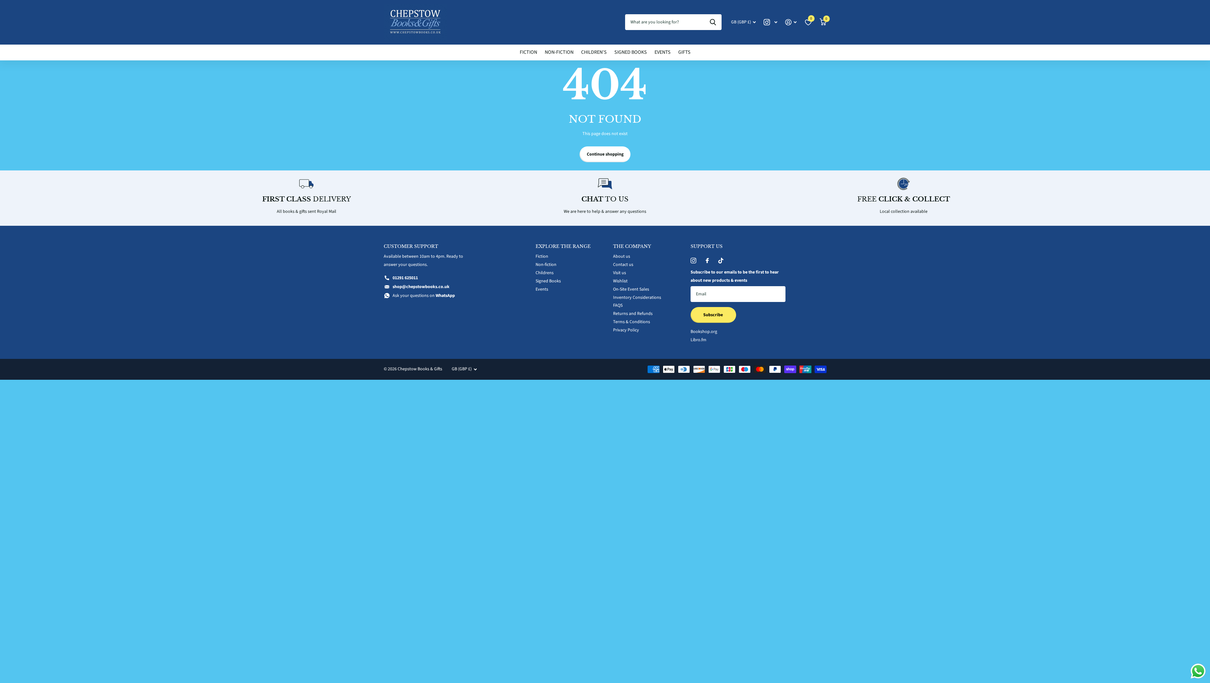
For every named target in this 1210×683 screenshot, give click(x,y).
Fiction (528, 52)
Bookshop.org (704, 332)
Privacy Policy (626, 330)
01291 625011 (405, 278)
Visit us (619, 273)
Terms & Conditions (631, 322)
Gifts (684, 52)
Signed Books (630, 52)
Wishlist (620, 281)
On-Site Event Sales (631, 289)
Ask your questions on (424, 295)
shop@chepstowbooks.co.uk (421, 287)
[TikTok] (720, 260)
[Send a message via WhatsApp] (1198, 671)
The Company (632, 246)
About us (621, 256)
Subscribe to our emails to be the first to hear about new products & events (735, 276)
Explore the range (563, 246)
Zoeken (713, 22)
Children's (594, 52)
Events (663, 52)
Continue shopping (605, 154)
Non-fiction (559, 52)
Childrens (545, 273)
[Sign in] (791, 22)
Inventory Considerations (637, 297)
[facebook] (707, 260)
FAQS (618, 305)
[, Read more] (771, 22)
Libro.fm (698, 340)
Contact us (623, 265)
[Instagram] (693, 260)
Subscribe (713, 315)
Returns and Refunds (633, 314)
